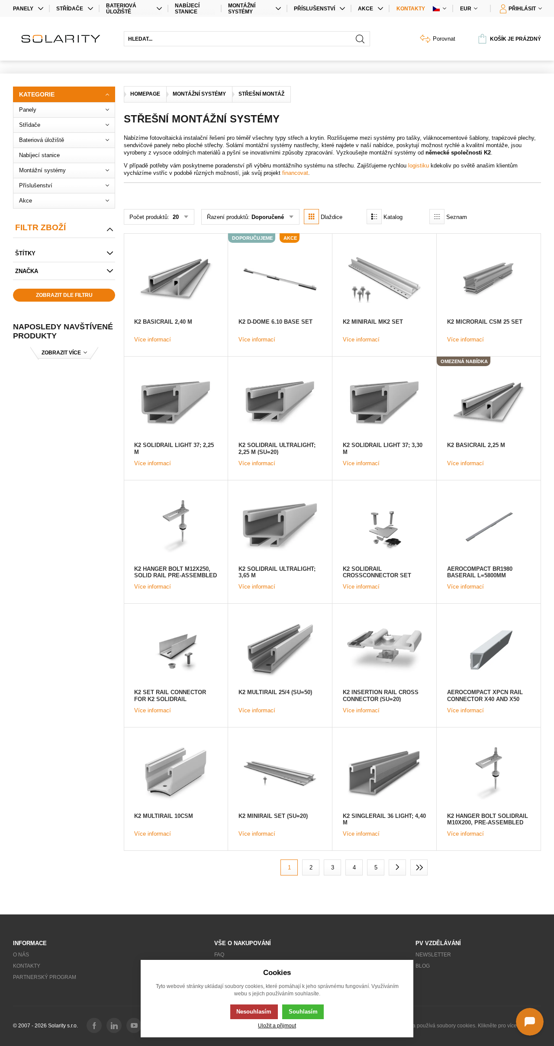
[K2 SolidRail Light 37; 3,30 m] (384, 403)
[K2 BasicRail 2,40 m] (175, 280)
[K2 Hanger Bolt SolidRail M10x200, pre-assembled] (488, 774)
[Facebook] (94, 1025)
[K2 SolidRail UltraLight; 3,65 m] (280, 527)
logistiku (418, 165)
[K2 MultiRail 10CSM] (175, 774)
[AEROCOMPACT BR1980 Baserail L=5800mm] (488, 527)
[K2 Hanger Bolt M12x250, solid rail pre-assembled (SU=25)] (175, 527)
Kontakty (410, 9)
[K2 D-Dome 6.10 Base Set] (280, 280)
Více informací (152, 339)
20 (175, 217)
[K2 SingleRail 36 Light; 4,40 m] (384, 774)
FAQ (219, 955)
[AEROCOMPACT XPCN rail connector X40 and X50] (488, 650)
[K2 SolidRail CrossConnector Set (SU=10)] (384, 527)
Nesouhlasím (253, 1011)
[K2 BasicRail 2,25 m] (488, 403)
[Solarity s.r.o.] (64, 38)
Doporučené (267, 217)
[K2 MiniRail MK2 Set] (384, 280)
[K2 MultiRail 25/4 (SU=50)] (280, 650)
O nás (21, 955)
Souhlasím (303, 1011)
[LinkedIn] (114, 1025)
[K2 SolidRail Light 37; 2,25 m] (175, 403)
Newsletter (433, 955)
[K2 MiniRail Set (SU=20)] (280, 774)
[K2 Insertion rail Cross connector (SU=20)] (384, 650)
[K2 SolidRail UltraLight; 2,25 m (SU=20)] (280, 403)
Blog (423, 966)
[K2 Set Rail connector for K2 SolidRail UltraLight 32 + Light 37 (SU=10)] (175, 650)
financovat (295, 173)
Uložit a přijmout (277, 1025)
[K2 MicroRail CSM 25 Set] (488, 280)
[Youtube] (134, 1025)
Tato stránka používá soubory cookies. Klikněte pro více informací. (464, 1026)
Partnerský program (44, 977)
